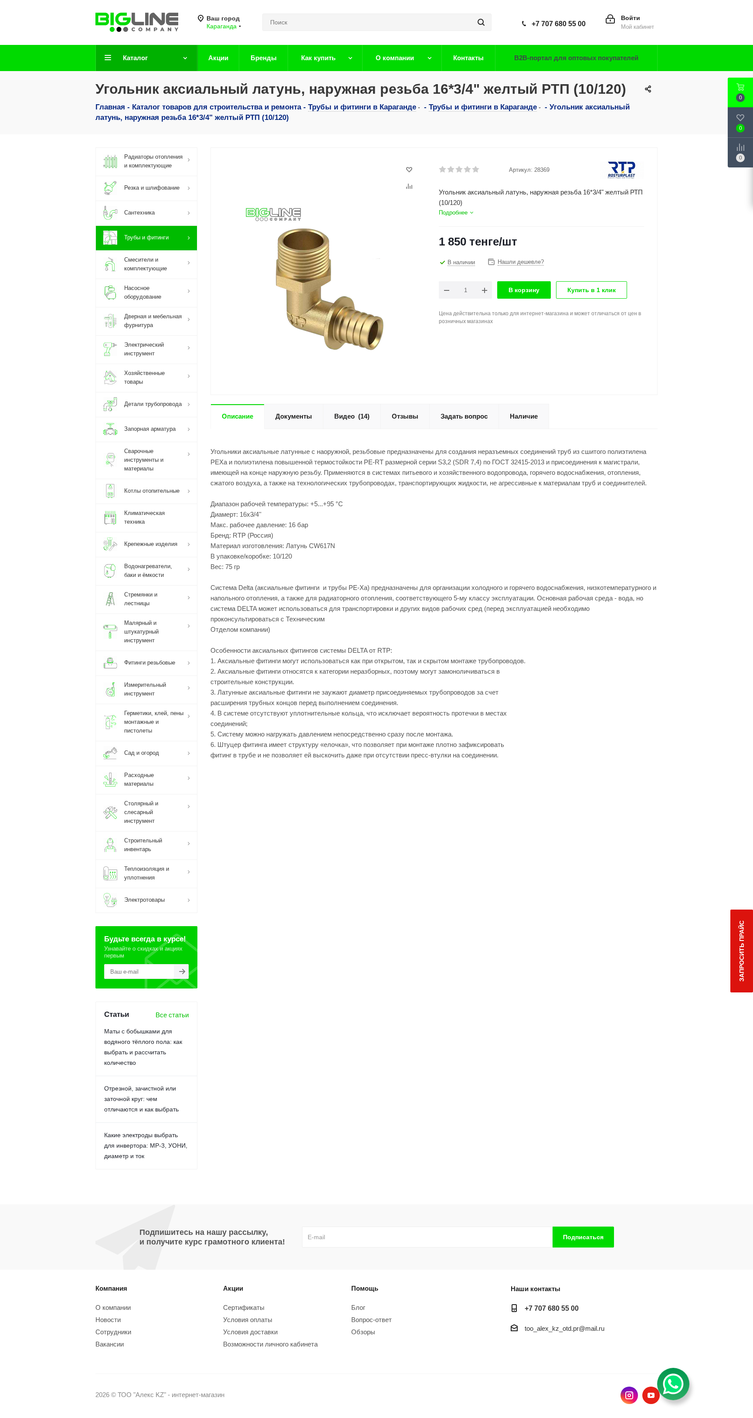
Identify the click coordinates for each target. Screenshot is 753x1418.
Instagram (629, 1395)
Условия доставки (250, 1332)
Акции (233, 1288)
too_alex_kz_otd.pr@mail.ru (564, 1328)
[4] (468, 169)
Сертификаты (244, 1307)
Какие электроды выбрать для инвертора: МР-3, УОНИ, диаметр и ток (145, 1145)
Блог (358, 1307)
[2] (451, 169)
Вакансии (109, 1344)
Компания (111, 1288)
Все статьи (172, 1015)
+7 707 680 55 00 (559, 23)
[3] (459, 169)
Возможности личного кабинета (270, 1344)
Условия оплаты (247, 1319)
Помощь (364, 1288)
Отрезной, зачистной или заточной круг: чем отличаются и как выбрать (141, 1099)
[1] (443, 169)
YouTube (651, 1395)
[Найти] (481, 22)
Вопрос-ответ (371, 1319)
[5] (476, 169)
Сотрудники (113, 1332)
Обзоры (363, 1332)
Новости (108, 1319)
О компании (113, 1307)
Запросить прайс (741, 951)
